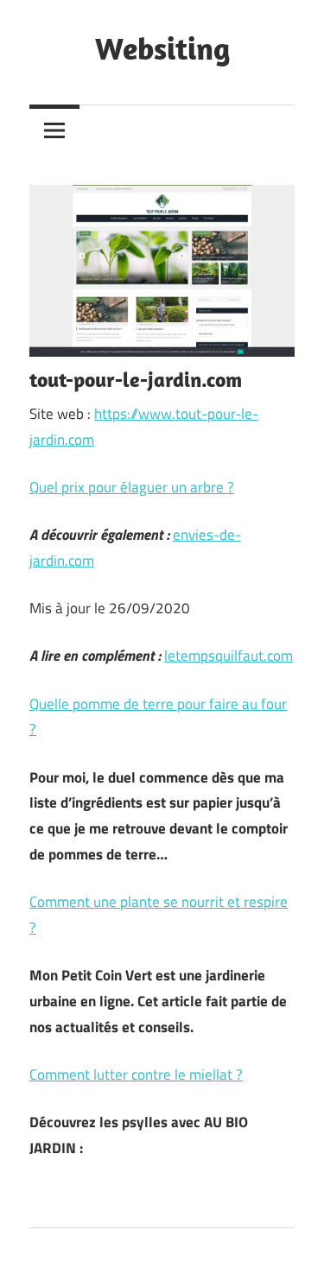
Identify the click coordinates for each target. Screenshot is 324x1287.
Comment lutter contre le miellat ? (136, 1074)
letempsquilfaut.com (228, 655)
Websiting (162, 48)
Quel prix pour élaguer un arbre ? (131, 487)
